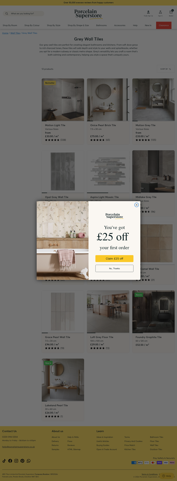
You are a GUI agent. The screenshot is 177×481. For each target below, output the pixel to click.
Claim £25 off (114, 258)
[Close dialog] (137, 205)
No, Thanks (114, 268)
